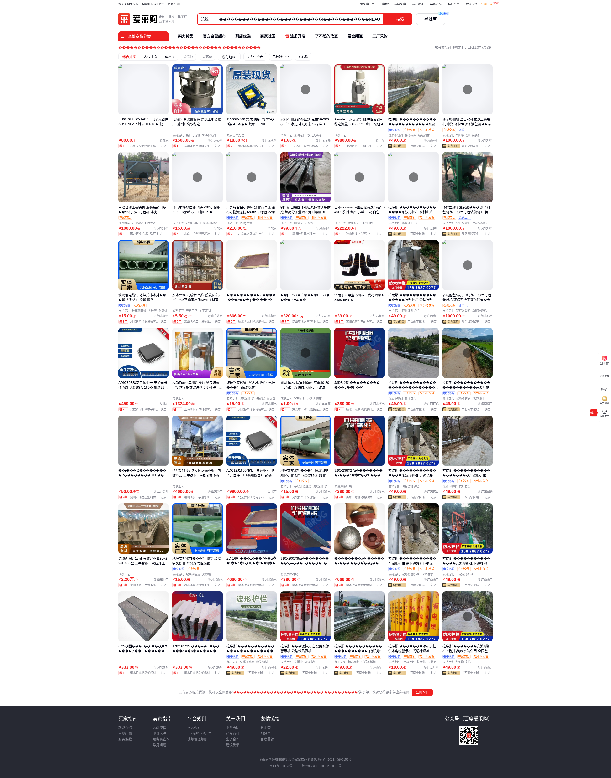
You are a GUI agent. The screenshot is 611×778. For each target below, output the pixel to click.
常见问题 (125, 733)
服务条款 (125, 739)
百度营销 (267, 739)
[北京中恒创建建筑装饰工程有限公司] (203, 233)
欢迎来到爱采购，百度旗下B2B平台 (141, 4)
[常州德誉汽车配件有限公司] (365, 321)
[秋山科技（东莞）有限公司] (365, 233)
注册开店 (487, 4)
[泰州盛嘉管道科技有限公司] (203, 146)
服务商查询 (161, 739)
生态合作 (232, 739)
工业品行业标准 (199, 733)
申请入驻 (159, 733)
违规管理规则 (197, 739)
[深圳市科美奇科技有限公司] (257, 146)
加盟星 (266, 733)
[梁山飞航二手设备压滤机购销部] (203, 321)
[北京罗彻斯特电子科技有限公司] (149, 146)
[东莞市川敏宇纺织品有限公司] (311, 146)
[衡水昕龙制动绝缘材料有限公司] (257, 321)
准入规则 (194, 728)
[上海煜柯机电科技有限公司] (365, 146)
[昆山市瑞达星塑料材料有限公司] (311, 321)
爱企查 (266, 728)
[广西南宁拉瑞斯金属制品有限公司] (422, 146)
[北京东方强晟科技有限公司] (257, 233)
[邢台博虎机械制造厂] (147, 233)
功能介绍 (125, 728)
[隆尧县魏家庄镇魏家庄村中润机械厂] (477, 146)
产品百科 (232, 733)
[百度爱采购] (153, 19)
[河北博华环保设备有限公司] (149, 321)
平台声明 (232, 728)
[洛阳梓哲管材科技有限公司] (311, 233)
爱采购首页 (367, 4)
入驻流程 (159, 728)
